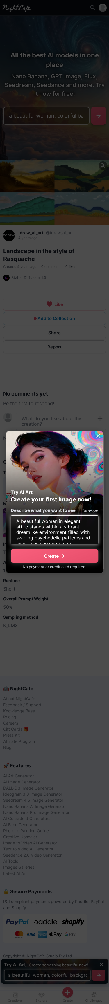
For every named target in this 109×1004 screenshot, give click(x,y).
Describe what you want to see (43, 510)
